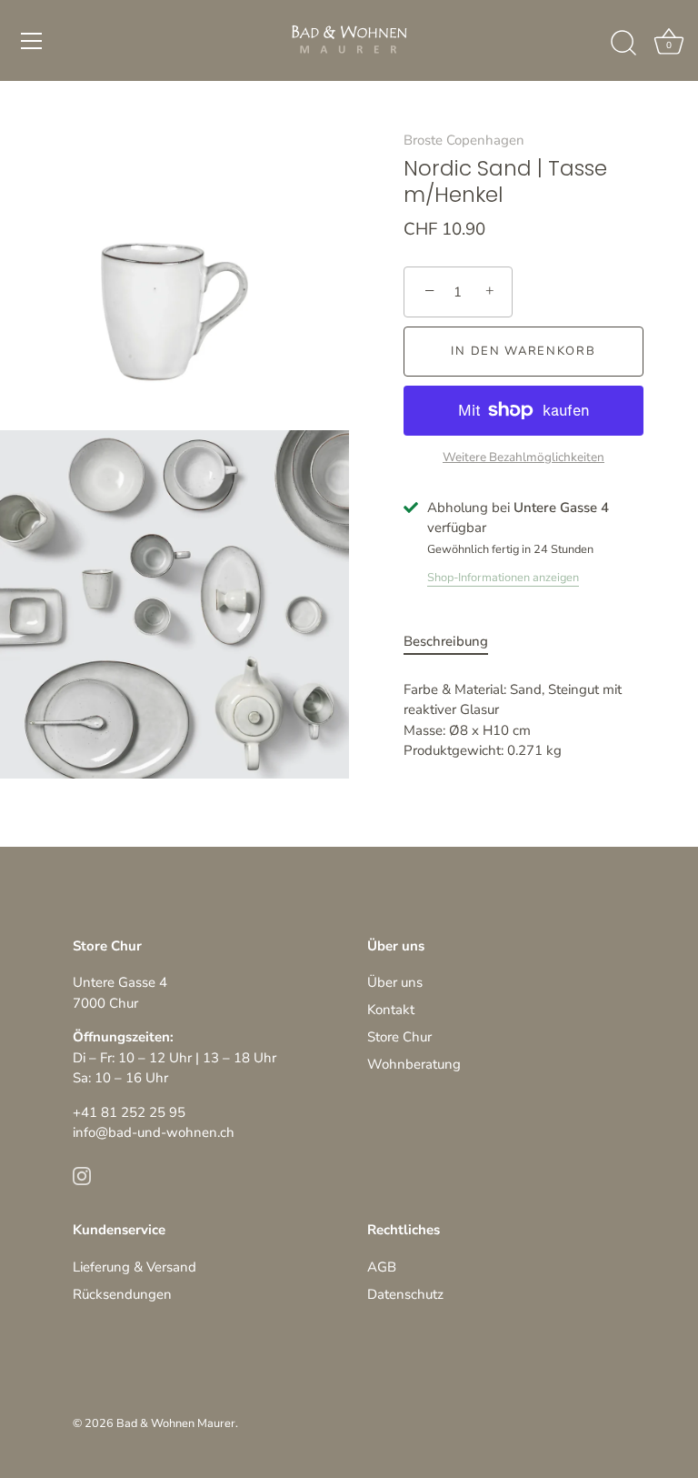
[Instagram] (82, 1175)
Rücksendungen (122, 1294)
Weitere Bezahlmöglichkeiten (523, 457)
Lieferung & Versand (134, 1267)
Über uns (395, 982)
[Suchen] (623, 44)
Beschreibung (446, 641)
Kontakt (390, 1009)
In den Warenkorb (523, 351)
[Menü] (32, 41)
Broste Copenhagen (464, 140)
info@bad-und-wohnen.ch (153, 1132)
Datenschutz (405, 1294)
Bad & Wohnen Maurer (175, 1423)
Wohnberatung (414, 1064)
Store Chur (399, 1037)
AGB (381, 1267)
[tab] (455, 641)
